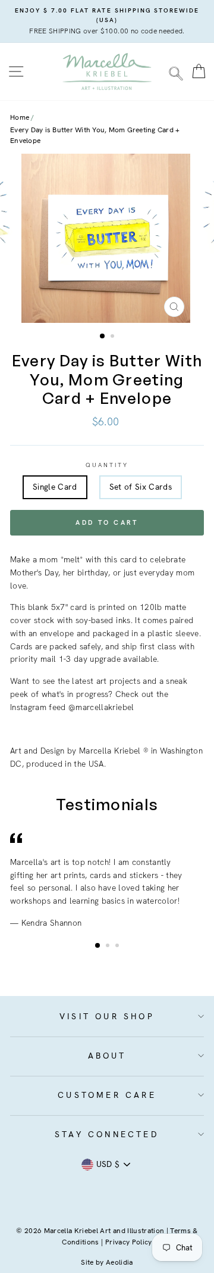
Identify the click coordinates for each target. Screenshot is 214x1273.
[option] (107, 21)
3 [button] (118, 947)
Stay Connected (107, 1134)
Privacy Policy (128, 1242)
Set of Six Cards (140, 486)
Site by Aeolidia (107, 1262)
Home (19, 117)
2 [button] (114, 337)
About (107, 1055)
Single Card (55, 486)
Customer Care (107, 1095)
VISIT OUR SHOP (107, 1016)
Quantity (107, 465)
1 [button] (103, 337)
